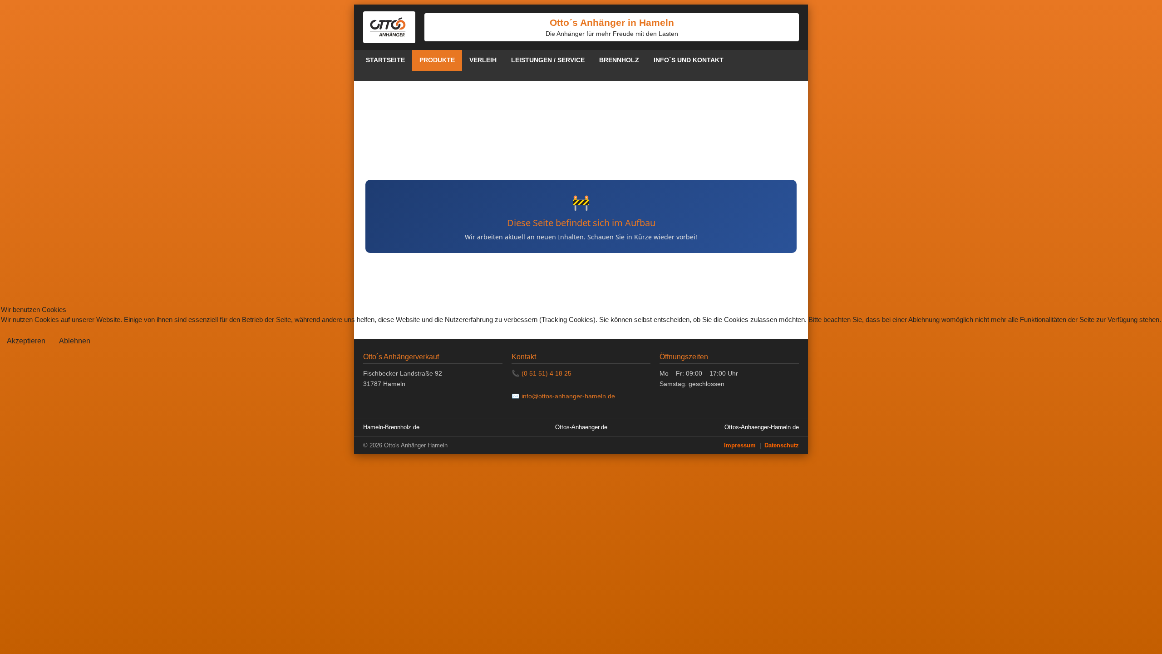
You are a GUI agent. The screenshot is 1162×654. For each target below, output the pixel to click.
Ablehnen (74, 341)
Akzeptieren (26, 341)
